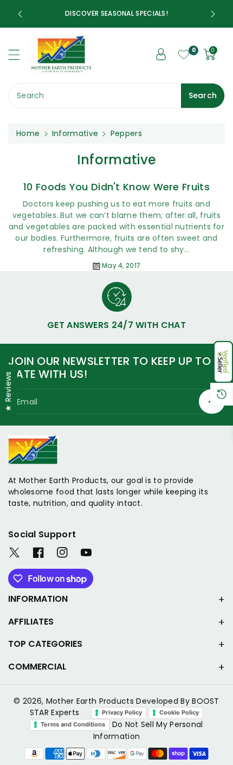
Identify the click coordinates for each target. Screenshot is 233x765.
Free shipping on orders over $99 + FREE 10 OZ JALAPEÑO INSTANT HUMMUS (92, 13)
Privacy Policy (122, 712)
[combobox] (116, 95)
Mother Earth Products (90, 701)
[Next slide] (213, 14)
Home (28, 133)
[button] (223, 362)
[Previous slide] (20, 14)
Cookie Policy (179, 712)
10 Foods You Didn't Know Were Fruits (116, 187)
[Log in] (161, 54)
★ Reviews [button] (8, 391)
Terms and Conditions (73, 724)
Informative (75, 133)
